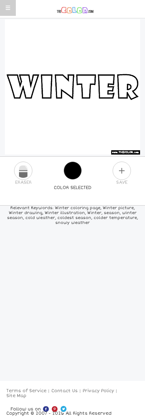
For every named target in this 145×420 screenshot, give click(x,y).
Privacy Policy (98, 391)
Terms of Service (26, 391)
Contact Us (64, 391)
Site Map (16, 396)
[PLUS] (122, 171)
